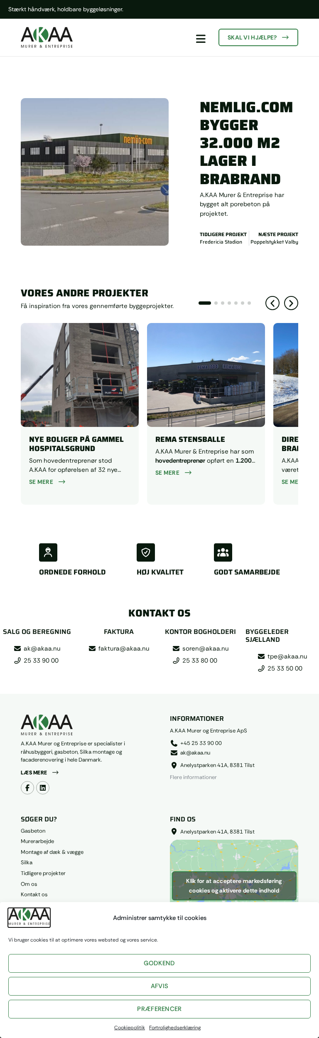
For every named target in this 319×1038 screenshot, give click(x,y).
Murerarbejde (37, 841)
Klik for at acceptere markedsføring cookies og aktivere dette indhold (234, 885)
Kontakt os (34, 894)
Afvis (160, 986)
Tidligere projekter (43, 873)
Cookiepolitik (129, 1027)
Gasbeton (33, 831)
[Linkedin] (42, 787)
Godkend (159, 963)
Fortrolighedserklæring (175, 1027)
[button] (272, 303)
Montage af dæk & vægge (52, 852)
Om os (29, 884)
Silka (26, 862)
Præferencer (159, 1009)
